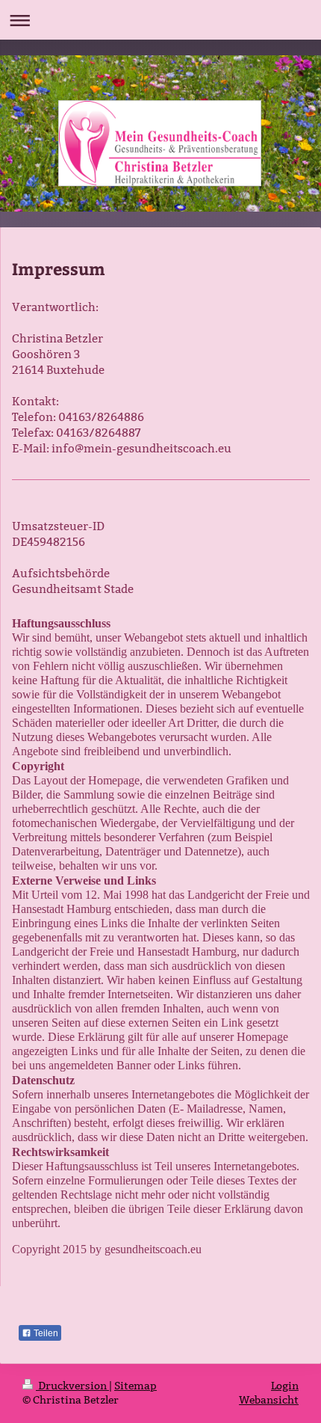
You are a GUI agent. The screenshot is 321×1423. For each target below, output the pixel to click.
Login (285, 1385)
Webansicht (269, 1400)
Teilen (44, 1333)
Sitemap (135, 1385)
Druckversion (72, 1385)
